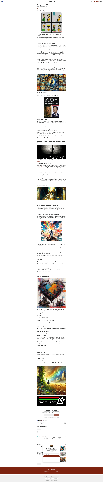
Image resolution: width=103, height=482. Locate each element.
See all (38, 464)
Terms (53, 476)
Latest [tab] (40, 444)
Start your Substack (49, 478)
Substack (47, 480)
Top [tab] (37, 444)
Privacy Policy (57, 417)
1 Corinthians (40, 166)
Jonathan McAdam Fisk (40, 185)
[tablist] (40, 429)
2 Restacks (46, 420)
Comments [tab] (38, 429)
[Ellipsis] (65, 436)
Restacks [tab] (42, 429)
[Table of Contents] (0, 241)
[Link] (35, 35)
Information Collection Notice (51, 417)
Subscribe (96, 1)
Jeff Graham (40, 436)
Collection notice (56, 476)
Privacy (51, 476)
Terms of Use (55, 416)
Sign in (100, 1)
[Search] (91, 1)
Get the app (55, 478)
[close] (59, 445)
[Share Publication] (93, 1)
